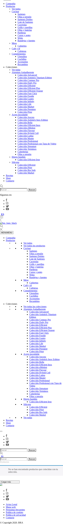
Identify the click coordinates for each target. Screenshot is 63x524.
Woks (20, 38)
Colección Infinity (26, 101)
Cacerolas (22, 25)
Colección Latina (25, 136)
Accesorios (23, 62)
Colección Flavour (26, 130)
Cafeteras (22, 51)
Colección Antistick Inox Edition (33, 120)
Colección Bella (25, 122)
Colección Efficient (26, 85)
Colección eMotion (26, 128)
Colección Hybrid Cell (28, 133)
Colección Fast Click (27, 93)
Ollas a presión (24, 17)
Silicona (15, 162)
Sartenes (21, 14)
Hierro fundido (18, 157)
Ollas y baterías (25, 30)
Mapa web (11, 507)
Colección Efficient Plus (29, 88)
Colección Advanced (27, 75)
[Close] (1, 431)
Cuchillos (22, 59)
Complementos (19, 54)
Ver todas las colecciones (34, 306)
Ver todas (16, 69)
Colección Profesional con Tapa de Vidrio (37, 143)
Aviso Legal (11, 504)
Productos (10, 6)
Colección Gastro (26, 99)
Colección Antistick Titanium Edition (35, 77)
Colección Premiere (27, 109)
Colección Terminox (27, 149)
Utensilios (22, 56)
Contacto (10, 181)
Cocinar (15, 11)
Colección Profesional (28, 141)
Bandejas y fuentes (26, 40)
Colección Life (24, 104)
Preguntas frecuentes (15, 509)
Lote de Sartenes (25, 22)
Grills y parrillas (25, 27)
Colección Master (26, 138)
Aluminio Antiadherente (23, 72)
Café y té (16, 48)
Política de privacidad (16, 515)
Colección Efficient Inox (29, 125)
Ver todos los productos (34, 245)
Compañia (10, 3)
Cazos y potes (24, 35)
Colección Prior (25, 112)
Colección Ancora (26, 117)
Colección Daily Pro (27, 83)
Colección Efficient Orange (30, 91)
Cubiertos (22, 46)
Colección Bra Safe (27, 170)
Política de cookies (14, 512)
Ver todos (16, 9)
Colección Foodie (26, 96)
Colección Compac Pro (28, 80)
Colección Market (26, 106)
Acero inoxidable (20, 114)
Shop (8, 178)
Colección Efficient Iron (29, 159)
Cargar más (6, 482)
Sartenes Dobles (25, 19)
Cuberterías (23, 151)
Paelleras (22, 32)
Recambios (23, 64)
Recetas (9, 175)
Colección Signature (27, 146)
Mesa (14, 43)
